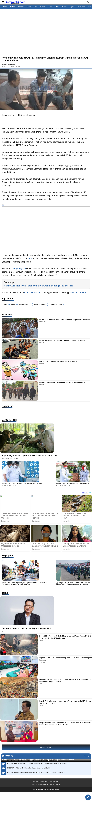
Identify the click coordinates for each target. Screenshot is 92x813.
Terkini (5, 592)
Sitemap (57, 785)
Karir (33, 785)
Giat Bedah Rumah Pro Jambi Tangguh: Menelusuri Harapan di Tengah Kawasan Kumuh (38, 760)
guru (5, 304)
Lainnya (87, 756)
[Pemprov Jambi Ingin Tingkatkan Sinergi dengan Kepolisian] (20, 391)
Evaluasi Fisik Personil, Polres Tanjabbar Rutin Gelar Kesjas (62, 340)
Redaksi (35, 781)
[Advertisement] (46, 39)
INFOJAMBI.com (78, 292)
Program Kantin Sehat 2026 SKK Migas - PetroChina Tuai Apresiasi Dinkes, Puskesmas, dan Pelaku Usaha (65, 724)
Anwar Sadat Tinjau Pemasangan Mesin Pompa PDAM (22, 484)
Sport (50, 7)
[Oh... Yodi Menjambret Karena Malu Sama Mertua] (20, 370)
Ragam (71, 7)
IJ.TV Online (7, 756)
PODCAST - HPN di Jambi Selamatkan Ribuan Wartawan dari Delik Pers (29, 768)
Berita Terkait (9, 419)
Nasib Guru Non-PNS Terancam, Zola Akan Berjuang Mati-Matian (38, 285)
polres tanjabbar (40, 304)
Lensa (5, 7)
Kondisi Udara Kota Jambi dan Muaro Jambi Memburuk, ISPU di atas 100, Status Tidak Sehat (65, 702)
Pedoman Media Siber (45, 785)
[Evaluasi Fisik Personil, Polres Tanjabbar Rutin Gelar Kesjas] (20, 349)
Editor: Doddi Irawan (8, 64)
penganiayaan (24, 304)
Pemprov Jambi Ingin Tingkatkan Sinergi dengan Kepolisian (62, 382)
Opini (35, 7)
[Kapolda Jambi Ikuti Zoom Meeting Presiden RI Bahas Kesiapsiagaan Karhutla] (19, 666)
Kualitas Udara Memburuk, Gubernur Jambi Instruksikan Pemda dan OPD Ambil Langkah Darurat (65, 680)
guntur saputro (56, 304)
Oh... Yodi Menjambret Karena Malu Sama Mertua (58, 361)
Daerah (64, 7)
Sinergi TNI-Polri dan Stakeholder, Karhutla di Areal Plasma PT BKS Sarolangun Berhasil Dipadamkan (65, 637)
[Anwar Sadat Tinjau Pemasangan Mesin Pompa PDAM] (28, 472)
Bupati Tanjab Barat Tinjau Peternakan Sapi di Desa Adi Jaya (29, 455)
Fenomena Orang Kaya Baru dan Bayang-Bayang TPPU (27, 628)
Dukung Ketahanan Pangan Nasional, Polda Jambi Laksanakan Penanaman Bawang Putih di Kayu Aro (24, 583)
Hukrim (12, 7)
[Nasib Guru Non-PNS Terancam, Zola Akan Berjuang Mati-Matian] (20, 328)
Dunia (29, 7)
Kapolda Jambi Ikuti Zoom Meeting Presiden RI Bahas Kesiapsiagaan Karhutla (65, 659)
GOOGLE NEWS (32, 292)
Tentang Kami (54, 781)
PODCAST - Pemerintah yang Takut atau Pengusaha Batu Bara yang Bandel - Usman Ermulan (37, 763)
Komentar (7, 405)
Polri (13, 304)
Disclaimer (44, 781)
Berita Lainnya (46, 747)
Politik (56, 7)
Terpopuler (8, 555)
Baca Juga (7, 314)
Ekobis (42, 7)
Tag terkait (8, 298)
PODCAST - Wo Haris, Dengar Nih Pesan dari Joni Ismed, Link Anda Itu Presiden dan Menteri (36, 772)
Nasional (21, 7)
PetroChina (81, 7)
